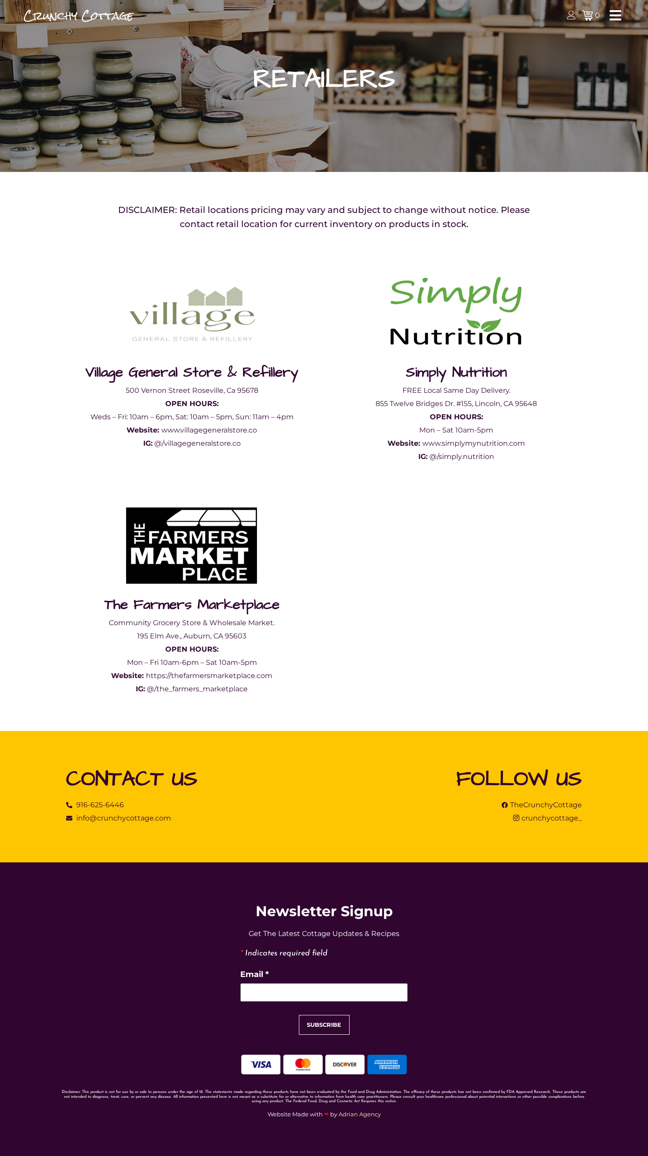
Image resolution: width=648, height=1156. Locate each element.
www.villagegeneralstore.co (209, 430)
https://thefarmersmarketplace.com (209, 675)
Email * (254, 974)
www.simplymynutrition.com (473, 443)
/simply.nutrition (465, 456)
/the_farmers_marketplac (198, 689)
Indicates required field (284, 954)
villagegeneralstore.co (202, 443)
